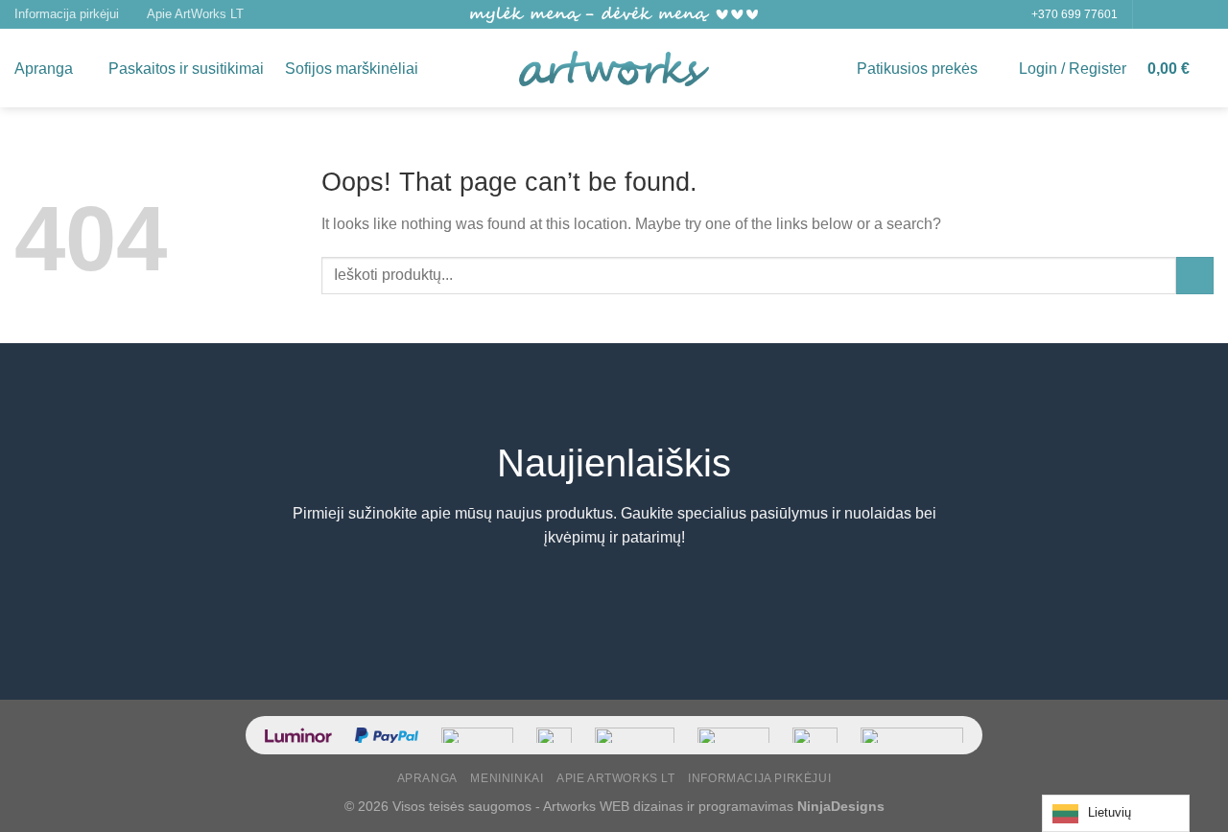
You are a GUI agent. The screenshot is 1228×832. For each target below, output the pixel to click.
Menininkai (506, 778)
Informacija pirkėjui (66, 14)
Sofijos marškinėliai (351, 68)
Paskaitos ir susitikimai (186, 68)
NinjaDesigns (841, 806)
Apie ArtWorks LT (195, 14)
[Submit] (1195, 275)
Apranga (43, 68)
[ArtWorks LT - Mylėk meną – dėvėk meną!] (614, 69)
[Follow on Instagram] (1167, 14)
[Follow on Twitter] (1186, 14)
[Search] (447, 68)
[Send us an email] (1204, 14)
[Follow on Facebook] (1149, 14)
